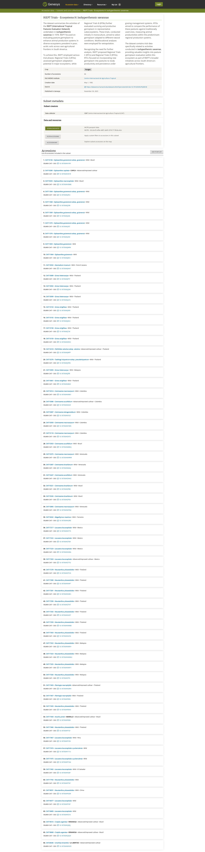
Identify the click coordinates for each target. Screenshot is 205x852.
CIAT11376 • (65, 233)
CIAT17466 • (60, 727)
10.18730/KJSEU (64, 321)
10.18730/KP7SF (64, 783)
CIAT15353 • (59, 444)
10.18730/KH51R (65, 174)
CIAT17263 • (59, 559)
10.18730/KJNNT (65, 268)
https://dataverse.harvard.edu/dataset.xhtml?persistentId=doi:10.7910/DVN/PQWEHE (116, 87)
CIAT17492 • (59, 769)
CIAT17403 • (58, 685)
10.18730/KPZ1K (65, 815)
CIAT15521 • (59, 486)
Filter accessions (53, 136)
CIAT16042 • (58, 517)
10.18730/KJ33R (64, 205)
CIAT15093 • (60, 423)
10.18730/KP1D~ (65, 731)
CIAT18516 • (56, 822)
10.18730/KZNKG (65, 478)
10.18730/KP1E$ (65, 741)
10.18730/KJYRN (65, 363)
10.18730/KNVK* (65, 584)
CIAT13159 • (56, 339)
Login (159, 4)
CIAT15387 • (59, 465)
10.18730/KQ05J (64, 825)
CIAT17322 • (60, 643)
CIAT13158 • (56, 328)
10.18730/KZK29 (65, 405)
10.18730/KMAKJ (65, 468)
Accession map (52, 142)
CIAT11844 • (59, 254)
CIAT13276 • (67, 359)
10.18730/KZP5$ (65, 500)
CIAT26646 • (57, 843)
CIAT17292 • (60, 612)
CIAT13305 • (57, 370)
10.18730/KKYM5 (65, 426)
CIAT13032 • (58, 265)
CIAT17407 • (58, 696)
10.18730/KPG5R (65, 794)
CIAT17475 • (64, 759)
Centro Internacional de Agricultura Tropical (100, 78)
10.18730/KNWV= (65, 647)
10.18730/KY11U (65, 752)
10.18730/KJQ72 (64, 300)
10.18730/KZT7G (65, 563)
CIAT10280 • (57, 170)
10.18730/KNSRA (65, 552)
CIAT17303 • (60, 633)
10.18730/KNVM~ (65, 594)
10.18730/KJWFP (65, 352)
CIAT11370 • (65, 223)
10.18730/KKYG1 (65, 415)
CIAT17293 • (60, 622)
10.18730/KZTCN (65, 573)
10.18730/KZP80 (65, 489)
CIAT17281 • (60, 591)
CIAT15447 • (59, 475)
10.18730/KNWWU (65, 657)
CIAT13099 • (57, 296)
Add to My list (157, 152)
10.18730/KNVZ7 (65, 615)
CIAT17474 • (64, 748)
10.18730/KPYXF (64, 804)
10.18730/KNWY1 (65, 668)
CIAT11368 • (65, 202)
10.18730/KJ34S (64, 216)
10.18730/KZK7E (65, 437)
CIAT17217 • (59, 528)
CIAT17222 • (59, 538)
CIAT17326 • (60, 675)
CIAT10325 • (59, 181)
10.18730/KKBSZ (65, 384)
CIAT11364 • (65, 191)
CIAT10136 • (65, 160)
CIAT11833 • (58, 244)
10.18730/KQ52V (65, 836)
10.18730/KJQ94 (64, 289)
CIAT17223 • (59, 549)
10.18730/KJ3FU (64, 195)
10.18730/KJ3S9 (64, 237)
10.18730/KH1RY (65, 163)
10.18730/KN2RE (65, 521)
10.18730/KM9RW (65, 457)
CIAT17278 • (60, 570)
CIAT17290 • (60, 601)
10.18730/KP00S (65, 699)
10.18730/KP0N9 (65, 710)
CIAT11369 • (65, 213)
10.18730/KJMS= (65, 258)
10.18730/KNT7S (65, 531)
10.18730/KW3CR (65, 846)
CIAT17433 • (60, 706)
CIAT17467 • (59, 738)
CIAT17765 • (60, 780)
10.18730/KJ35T (64, 226)
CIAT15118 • (60, 433)
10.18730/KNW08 (65, 626)
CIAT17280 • (60, 580)
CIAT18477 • (59, 801)
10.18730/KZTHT (65, 605)
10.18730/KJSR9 (64, 310)
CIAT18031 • (60, 790)
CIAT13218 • (63, 349)
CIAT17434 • (55, 717)
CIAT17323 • (60, 654)
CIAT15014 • (60, 391)
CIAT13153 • (56, 307)
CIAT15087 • (60, 412)
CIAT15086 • (59, 402)
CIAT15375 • (60, 454)
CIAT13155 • (56, 318)
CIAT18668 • (56, 832)
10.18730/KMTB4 (65, 510)
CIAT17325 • (60, 664)
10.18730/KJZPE (64, 374)
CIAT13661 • (56, 381)
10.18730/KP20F (64, 773)
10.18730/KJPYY (64, 279)
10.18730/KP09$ (65, 720)
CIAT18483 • (59, 811)
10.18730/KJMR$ (65, 247)
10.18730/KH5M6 (65, 184)
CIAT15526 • (59, 496)
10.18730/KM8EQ (65, 447)
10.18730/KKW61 (65, 394)
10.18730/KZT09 (65, 542)
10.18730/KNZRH (65, 689)
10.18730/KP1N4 (65, 762)
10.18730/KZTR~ (65, 678)
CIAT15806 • (60, 507)
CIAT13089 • (57, 276)
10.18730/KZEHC (65, 342)
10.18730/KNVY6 (65, 636)
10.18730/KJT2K (64, 331)
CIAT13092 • (57, 286)
